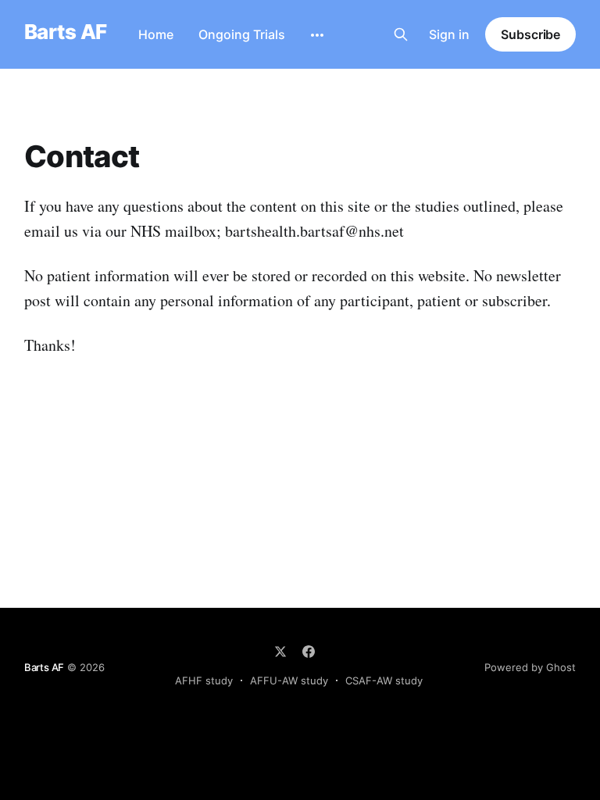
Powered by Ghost (530, 667)
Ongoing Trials (241, 34)
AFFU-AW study (289, 680)
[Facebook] (308, 651)
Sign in (449, 34)
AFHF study (204, 680)
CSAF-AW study (384, 680)
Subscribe (530, 34)
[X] (280, 651)
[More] (317, 35)
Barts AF (65, 32)
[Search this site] (400, 34)
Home (155, 34)
